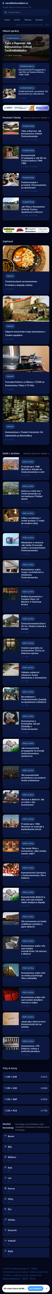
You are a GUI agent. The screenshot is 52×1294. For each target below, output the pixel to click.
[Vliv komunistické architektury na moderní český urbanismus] (26, 777)
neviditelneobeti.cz (16, 3)
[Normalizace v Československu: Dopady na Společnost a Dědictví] (26, 698)
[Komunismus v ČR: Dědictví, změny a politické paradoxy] (26, 1048)
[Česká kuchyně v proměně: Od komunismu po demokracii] (26, 184)
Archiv (17, 19)
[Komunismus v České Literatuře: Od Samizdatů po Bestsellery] (26, 420)
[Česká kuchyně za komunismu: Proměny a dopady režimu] (26, 269)
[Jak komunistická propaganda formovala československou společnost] (26, 751)
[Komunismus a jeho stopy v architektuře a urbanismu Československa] (26, 573)
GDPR (25, 1278)
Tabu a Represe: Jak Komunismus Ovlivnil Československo (18, 47)
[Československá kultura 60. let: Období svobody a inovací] (26, 625)
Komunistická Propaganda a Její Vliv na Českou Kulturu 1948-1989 (32, 72)
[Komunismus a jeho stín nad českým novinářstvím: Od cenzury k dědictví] (26, 949)
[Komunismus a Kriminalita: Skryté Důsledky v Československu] (26, 724)
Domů (7, 19)
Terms (32, 1278)
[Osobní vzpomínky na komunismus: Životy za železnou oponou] (26, 650)
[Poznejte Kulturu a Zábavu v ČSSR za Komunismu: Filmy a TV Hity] (26, 370)
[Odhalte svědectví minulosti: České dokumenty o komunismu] (26, 674)
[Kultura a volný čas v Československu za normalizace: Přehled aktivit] (26, 494)
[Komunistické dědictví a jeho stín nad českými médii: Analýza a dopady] (26, 899)
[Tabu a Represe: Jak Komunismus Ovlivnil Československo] (26, 133)
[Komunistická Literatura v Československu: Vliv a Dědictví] (26, 874)
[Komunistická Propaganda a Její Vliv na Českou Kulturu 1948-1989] (26, 158)
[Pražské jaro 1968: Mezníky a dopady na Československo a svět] (26, 468)
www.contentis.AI (11, 1278)
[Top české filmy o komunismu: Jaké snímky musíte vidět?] (26, 850)
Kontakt (39, 19)
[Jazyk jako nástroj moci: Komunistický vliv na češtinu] (26, 1023)
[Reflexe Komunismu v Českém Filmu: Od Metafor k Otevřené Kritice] (26, 600)
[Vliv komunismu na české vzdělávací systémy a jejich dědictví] (26, 923)
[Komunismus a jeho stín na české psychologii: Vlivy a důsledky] (26, 975)
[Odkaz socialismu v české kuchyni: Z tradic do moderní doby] (26, 520)
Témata (27, 19)
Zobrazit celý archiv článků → (36, 117)
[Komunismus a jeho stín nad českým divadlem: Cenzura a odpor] (26, 999)
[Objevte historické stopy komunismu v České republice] (26, 320)
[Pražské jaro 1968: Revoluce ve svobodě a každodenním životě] (26, 826)
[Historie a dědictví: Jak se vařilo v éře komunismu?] (26, 801)
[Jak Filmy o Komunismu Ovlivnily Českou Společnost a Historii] (26, 209)
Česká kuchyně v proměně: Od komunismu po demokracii (33, 92)
